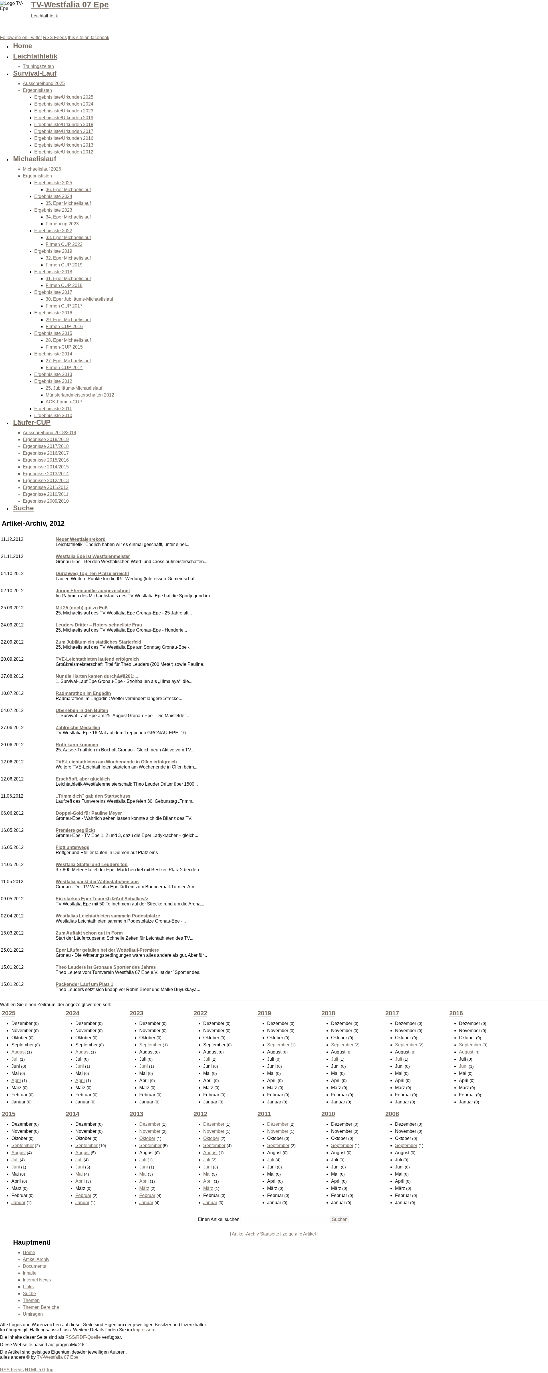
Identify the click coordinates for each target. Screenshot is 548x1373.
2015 (8, 1113)
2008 (392, 1113)
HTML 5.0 (35, 1369)
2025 (8, 1013)
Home (29, 1252)
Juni (79, 1066)
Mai (79, 1174)
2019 (264, 1013)
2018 (328, 1013)
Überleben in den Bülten (82, 710)
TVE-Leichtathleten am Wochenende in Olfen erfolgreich (116, 761)
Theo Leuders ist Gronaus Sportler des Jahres (106, 967)
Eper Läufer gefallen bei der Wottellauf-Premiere (107, 950)
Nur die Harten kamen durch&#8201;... (97, 676)
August (18, 1052)
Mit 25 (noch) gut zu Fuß (82, 607)
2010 (328, 1113)
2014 (72, 1113)
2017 (392, 1013)
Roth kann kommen (77, 744)
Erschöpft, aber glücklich (83, 779)
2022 (200, 1013)
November (149, 1131)
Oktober (147, 1138)
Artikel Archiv (36, 1259)
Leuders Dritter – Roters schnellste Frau (99, 624)
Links (28, 1286)
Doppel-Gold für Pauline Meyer (89, 813)
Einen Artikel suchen (218, 1219)
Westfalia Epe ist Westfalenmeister (93, 556)
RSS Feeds (12, 1369)
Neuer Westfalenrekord (81, 539)
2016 (456, 1013)
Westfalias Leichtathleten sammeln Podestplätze (108, 915)
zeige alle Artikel (299, 1234)
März (144, 1188)
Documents (34, 1266)
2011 (264, 1113)
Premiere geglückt (75, 830)
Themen (31, 1300)
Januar (18, 1202)
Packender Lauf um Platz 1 (84, 984)
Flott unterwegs (72, 847)
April (16, 1080)
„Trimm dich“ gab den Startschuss (93, 796)
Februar (83, 1195)
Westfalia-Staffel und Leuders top (92, 864)
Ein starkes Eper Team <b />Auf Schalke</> (102, 898)
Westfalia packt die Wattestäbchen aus (97, 881)
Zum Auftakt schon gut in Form (89, 933)
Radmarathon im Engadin (83, 693)
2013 (136, 1113)
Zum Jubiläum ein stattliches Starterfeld (98, 642)
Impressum (144, 1329)
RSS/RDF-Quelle (83, 1337)
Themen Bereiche (41, 1307)
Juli (15, 1059)
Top (49, 1369)
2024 (72, 1013)
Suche (29, 1293)
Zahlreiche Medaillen (78, 727)
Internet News (37, 1279)
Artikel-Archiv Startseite (255, 1234)
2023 (136, 1013)
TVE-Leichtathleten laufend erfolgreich (97, 659)
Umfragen (33, 1314)
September (150, 1044)
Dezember (149, 1124)
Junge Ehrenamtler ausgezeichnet (93, 590)
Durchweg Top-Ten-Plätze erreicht (92, 573)
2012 (200, 1113)
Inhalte (30, 1273)
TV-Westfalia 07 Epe (70, 4)
